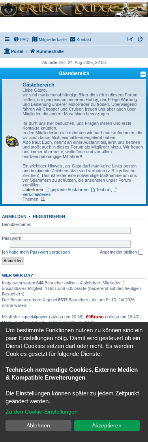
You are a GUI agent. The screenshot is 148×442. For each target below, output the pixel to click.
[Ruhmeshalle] (74, 9)
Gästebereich (74, 73)
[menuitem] (21, 39)
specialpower (35, 316)
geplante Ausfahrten (69, 189)
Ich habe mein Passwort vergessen (36, 252)
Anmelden (14, 216)
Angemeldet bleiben (119, 252)
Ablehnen (38, 425)
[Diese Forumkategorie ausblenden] (143, 74)
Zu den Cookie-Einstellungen (42, 411)
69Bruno (95, 316)
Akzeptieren (107, 425)
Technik (103, 189)
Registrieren (49, 216)
